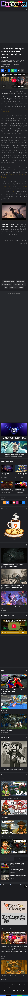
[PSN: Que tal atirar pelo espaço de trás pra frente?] (7, 484)
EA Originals (21, 281)
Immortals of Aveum (19, 284)
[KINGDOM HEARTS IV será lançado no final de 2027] (14, 598)
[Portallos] (14, 4)
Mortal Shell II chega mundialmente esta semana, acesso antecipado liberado (18, 877)
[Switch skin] (24, 10)
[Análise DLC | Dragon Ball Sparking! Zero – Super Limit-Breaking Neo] (14, 681)
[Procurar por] (26, 10)
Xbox (21, 287)
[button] (11, 216)
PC (6, 287)
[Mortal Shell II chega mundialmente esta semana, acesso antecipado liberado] (14, 576)
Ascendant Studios (9, 281)
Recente (7, 859)
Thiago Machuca (6, 64)
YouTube (7, 186)
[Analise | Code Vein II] (14, 721)
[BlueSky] (23, 502)
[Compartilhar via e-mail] (19, 70)
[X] (5, 70)
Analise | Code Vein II (7, 730)
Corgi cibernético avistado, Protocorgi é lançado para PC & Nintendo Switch (21, 475)
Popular (21, 859)
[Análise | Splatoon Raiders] (14, 702)
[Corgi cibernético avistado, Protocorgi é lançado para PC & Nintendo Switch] (21, 468)
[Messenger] (9, 70)
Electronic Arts (7, 284)
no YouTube (7, 946)
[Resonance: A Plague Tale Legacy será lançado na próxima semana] (14, 555)
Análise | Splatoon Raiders (8, 711)
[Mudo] (23, 632)
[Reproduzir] (3, 632)
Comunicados (8, 44)
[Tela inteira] (25, 632)
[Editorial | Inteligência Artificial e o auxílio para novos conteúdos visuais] (14, 967)
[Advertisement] (14, 27)
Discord (14, 191)
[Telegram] (15, 70)
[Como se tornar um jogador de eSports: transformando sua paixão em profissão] (7, 468)
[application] (14, 626)
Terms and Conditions (10, 997)
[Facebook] (2, 70)
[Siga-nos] (26, 886)
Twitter (13, 199)
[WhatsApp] (12, 70)
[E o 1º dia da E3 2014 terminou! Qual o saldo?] (21, 484)
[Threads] (20, 502)
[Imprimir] (22, 70)
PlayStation (14, 287)
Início (3, 44)
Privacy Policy (19, 997)
